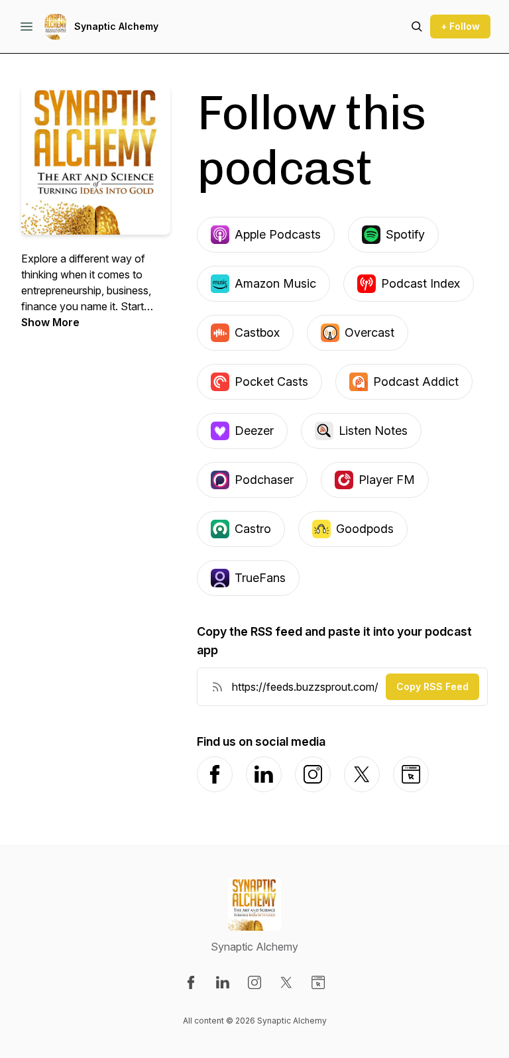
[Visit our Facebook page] (191, 982)
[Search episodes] (417, 26)
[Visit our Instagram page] (254, 982)
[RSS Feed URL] (217, 686)
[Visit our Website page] (318, 982)
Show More (50, 322)
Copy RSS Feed (432, 686)
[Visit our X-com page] (286, 982)
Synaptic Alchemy (116, 26)
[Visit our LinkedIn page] (222, 982)
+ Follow (460, 26)
